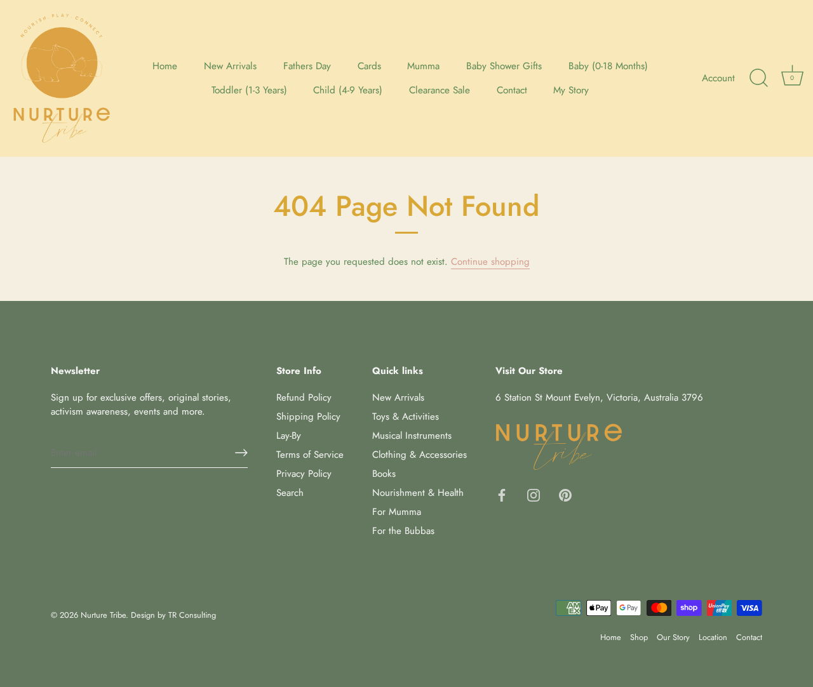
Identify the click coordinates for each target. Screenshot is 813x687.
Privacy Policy (304, 474)
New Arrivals (230, 66)
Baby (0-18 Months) (608, 66)
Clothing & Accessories (419, 455)
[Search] (758, 78)
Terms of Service (310, 455)
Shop (639, 637)
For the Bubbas (403, 531)
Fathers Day (307, 66)
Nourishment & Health (418, 493)
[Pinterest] (565, 494)
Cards (369, 66)
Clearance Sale (439, 90)
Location (713, 637)
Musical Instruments (412, 436)
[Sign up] (241, 452)
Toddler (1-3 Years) (249, 90)
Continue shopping (490, 262)
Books (384, 474)
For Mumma (396, 512)
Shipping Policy (308, 417)
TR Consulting (192, 615)
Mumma (423, 66)
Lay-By (288, 436)
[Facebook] (501, 494)
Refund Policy (304, 397)
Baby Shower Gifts (504, 66)
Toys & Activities (405, 417)
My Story (571, 90)
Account (718, 78)
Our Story (673, 637)
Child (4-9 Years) (347, 90)
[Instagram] (533, 494)
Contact (512, 90)
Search (290, 493)
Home (164, 66)
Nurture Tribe (103, 615)
